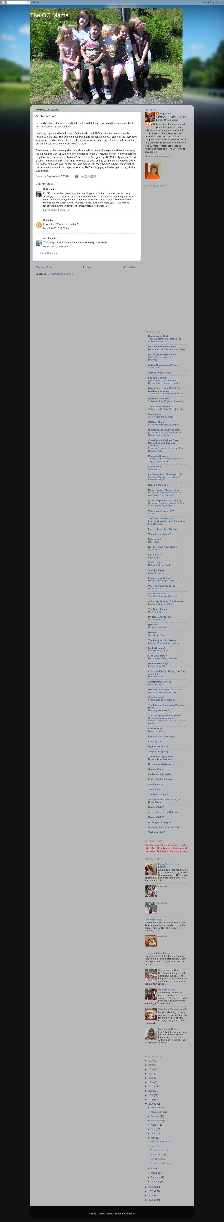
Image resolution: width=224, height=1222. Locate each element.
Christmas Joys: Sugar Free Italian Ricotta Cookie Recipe (164, 433)
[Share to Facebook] (92, 176)
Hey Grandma (157, 1159)
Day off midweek (156, 731)
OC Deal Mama (156, 422)
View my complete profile (158, 156)
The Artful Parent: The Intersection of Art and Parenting (166, 520)
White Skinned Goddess (161, 586)
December (157, 1107)
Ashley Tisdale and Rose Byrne (163, 692)
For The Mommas (158, 378)
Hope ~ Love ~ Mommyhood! (164, 490)
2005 (151, 1200)
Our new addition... (168, 1029)
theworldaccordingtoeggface (164, 430)
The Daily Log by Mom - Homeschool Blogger (161, 757)
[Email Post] (76, 176)
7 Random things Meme (157, 953)
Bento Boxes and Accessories (162, 658)
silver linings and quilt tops (160, 417)
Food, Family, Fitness (160, 779)
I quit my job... (155, 557)
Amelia (47, 238)
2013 (151, 1086)
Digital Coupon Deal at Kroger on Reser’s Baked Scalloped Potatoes (164, 381)
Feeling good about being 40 (161, 700)
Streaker (152, 513)
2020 (151, 1061)
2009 (151, 1104)
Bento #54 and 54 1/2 (158, 619)
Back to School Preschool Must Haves (166, 349)
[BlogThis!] (85, 176)
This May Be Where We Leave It (163, 596)
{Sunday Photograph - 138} (161, 580)
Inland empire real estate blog (165, 500)
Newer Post (44, 267)
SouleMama (154, 414)
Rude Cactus (155, 562)
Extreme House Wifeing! (161, 736)
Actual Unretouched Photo (163, 365)
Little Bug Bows (168, 845)
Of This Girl (154, 555)
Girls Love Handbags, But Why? (163, 425)
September (157, 1120)
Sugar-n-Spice (156, 769)
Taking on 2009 (156, 832)
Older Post (129, 267)
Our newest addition (168, 970)
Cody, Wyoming (155, 573)
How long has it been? (158, 710)
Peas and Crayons (158, 456)
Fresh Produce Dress (158, 650)
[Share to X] (89, 176)
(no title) (162, 886)
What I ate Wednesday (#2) (172, 1009)
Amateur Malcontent (159, 682)
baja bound (154, 539)
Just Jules (154, 789)
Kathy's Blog (155, 728)
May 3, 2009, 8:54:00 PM (56, 210)
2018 (151, 1069)
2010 (151, 1099)
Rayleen (152, 625)
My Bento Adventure (159, 617)
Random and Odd (158, 336)
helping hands (154, 588)
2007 (151, 1191)
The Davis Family (157, 609)
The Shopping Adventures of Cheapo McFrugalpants (164, 716)
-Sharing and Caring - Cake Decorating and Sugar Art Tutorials (163, 443)
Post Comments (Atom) (62, 274)
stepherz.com (155, 784)
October (155, 1116)
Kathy (46, 189)
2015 (151, 1078)
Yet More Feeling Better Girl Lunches (165, 393)
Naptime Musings (158, 485)
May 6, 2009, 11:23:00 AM (57, 246)
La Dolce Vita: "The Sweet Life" (165, 474)
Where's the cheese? (160, 534)
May (153, 1138)
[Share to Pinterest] (95, 176)
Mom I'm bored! (166, 990)
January (155, 1181)
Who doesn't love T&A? (161, 511)
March (154, 1173)
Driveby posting (153, 919)
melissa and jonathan (160, 774)
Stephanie (165, 113)
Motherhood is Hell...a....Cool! (165, 689)
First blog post (155, 524)
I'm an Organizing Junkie (162, 354)
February (156, 1177)
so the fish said (157, 593)
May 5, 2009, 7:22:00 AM (56, 228)
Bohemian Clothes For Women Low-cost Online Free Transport (165, 494)
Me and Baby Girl (156, 666)
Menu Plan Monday (160, 1141)
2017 (151, 1073)
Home (87, 267)
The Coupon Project (159, 406)
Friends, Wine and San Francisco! (164, 643)
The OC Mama (49, 15)
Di (44, 220)
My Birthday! (154, 549)
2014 (151, 1082)
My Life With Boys (158, 663)
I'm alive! (155, 1146)
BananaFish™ (156, 807)
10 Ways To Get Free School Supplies (166, 409)
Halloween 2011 (155, 676)
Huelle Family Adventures (162, 547)
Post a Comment (48, 253)
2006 (151, 1195)
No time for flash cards (161, 764)
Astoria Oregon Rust (159, 373)
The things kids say (160, 1163)
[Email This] (82, 176)
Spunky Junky (156, 570)
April (153, 1168)
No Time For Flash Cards (162, 346)
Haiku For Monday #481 (159, 565)
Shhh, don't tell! (158, 1154)
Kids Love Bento (157, 656)
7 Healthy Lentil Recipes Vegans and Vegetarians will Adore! (165, 460)
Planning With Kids (159, 398)
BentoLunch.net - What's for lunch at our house (164, 389)
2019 (151, 1065)
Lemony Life (155, 741)
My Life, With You (158, 746)
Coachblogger (156, 697)
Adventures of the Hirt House (164, 812)
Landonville (155, 466)
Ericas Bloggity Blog (159, 578)
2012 (151, 1091)
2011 (151, 1095)
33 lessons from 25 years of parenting (166, 401)
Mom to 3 (153, 632)
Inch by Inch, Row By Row (163, 529)
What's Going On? (156, 684)
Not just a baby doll (157, 627)
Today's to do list (159, 1150)
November (157, 1112)
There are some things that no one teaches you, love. (164, 340)
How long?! (153, 542)
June (154, 1133)
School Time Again (157, 635)
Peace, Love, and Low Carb (163, 827)
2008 (151, 1187)
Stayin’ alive (154, 367)
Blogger (130, 1213)
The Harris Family (158, 794)
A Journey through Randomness (166, 601)
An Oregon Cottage (159, 822)
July (153, 1129)
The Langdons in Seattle (162, 640)
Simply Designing (158, 751)
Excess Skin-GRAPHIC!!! (160, 604)
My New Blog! (155, 612)
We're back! (153, 469)
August (155, 1125)
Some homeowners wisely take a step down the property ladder (166, 504)
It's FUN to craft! (157, 648)
